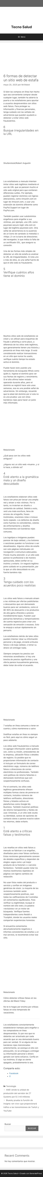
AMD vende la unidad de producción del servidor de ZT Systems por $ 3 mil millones (17, 1093)
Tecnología (11, 1086)
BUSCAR (32, 1128)
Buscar (8, 1124)
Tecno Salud (21, 27)
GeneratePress (36, 1173)
